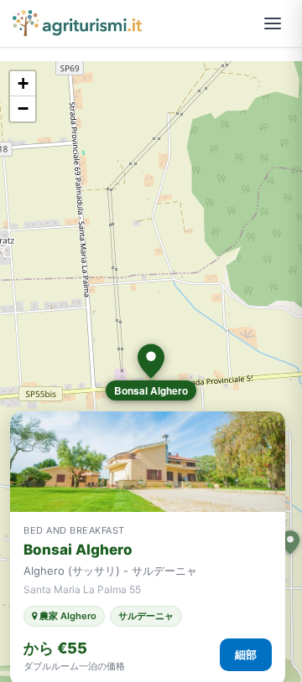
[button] (151, 361)
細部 (246, 654)
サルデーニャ (146, 616)
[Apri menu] (272, 23)
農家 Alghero (66, 616)
